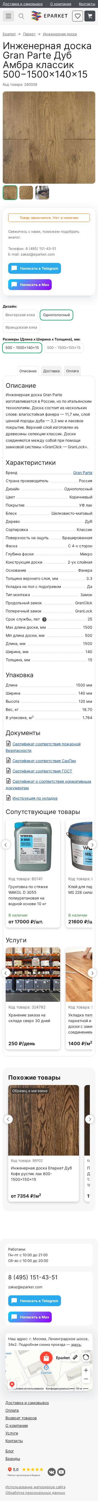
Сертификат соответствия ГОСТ (42, 771)
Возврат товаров (21, 1418)
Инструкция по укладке (35, 798)
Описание (28, 371)
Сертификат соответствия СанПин (44, 760)
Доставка (51, 371)
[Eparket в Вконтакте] (52, 1472)
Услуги (11, 1433)
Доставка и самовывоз (22, 4)
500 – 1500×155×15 (64, 347)
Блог (9, 1451)
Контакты (87, 4)
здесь (76, 1344)
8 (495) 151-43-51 (41, 248)
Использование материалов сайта (35, 1487)
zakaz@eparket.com (38, 254)
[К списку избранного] (77, 16)
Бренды (12, 1458)
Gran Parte (82, 472)
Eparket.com (49, 16)
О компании (60, 4)
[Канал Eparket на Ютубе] (61, 1472)
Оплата (72, 371)
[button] (6, 844)
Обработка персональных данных (35, 1492)
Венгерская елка (20, 315)
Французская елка (21, 327)
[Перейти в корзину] (89, 16)
